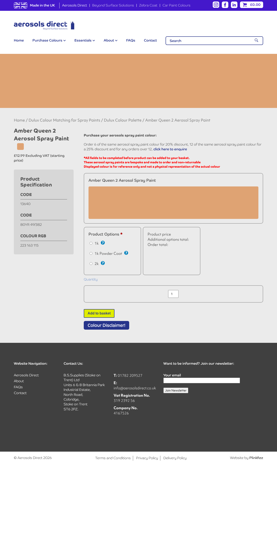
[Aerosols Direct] (44, 25)
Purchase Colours (47, 40)
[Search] (256, 40)
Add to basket (99, 313)
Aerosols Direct (74, 5)
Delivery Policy (175, 458)
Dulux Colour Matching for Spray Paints (64, 120)
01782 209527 (130, 375)
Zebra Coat (148, 5)
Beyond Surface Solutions (113, 5)
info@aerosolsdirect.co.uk (135, 387)
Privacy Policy (147, 458)
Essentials (83, 40)
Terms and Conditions (113, 458)
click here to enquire (170, 149)
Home (19, 40)
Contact (150, 40)
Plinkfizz (256, 458)
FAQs (130, 40)
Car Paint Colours (176, 5)
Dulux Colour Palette (123, 120)
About (109, 40)
